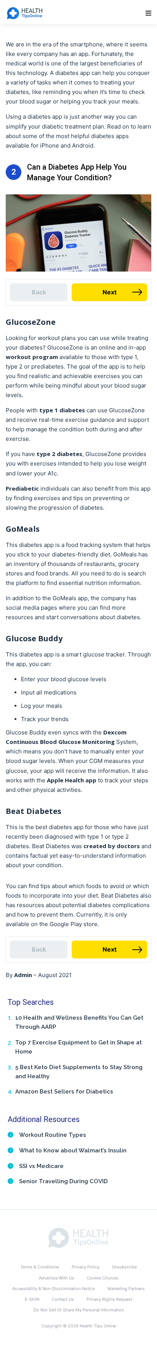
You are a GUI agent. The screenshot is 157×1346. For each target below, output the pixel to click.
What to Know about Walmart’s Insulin (73, 1150)
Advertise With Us (56, 1278)
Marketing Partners (126, 1288)
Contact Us (63, 1299)
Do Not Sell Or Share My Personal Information (79, 1310)
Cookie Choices (103, 1278)
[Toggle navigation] (148, 13)
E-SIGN (32, 1299)
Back (39, 292)
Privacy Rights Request (109, 1299)
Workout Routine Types (52, 1134)
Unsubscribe (124, 1267)
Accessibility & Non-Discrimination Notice (53, 1288)
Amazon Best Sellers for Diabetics (64, 1091)
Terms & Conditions (39, 1267)
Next (110, 292)
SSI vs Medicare (41, 1166)
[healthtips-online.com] (78, 1237)
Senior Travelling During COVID (63, 1181)
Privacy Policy (85, 1267)
